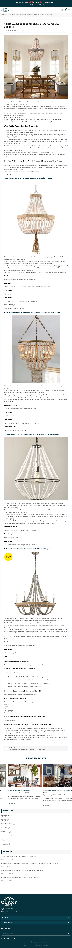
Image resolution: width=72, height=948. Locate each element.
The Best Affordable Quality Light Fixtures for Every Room (18, 856)
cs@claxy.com (9, 909)
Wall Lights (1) (5, 844)
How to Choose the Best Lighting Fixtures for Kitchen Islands (19, 877)
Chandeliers (12, 15)
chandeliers (40, 737)
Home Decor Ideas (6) (8, 824)
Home (5, 15)
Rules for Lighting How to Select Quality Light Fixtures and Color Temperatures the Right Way (29, 863)
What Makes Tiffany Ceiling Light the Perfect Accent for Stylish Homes (22, 870)
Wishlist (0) (31, 5)
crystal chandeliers (42, 146)
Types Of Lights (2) (7, 828)
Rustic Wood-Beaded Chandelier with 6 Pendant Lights (28, 549)
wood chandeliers (46, 107)
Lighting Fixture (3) (7, 836)
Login (37, 5)
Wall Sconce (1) (6, 832)
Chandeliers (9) (6, 840)
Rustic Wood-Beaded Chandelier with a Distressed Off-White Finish (33, 434)
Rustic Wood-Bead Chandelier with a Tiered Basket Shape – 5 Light (33, 312)
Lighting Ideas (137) (7, 816)
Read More (4, 803)
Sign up (42, 5)
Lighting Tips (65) (6, 820)
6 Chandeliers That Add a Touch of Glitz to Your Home (53, 791)
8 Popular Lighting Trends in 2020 (12, 790)
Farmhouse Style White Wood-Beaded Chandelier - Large (28, 178)
